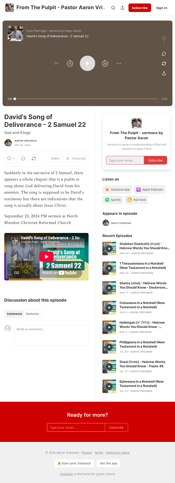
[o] (109, 248)
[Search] (113, 7)
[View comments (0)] (163, 53)
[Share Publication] (122, 7)
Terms (99, 452)
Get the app (108, 463)
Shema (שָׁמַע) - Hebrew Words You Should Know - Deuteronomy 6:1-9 (145, 285)
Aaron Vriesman (25, 140)
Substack (66, 474)
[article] (136, 248)
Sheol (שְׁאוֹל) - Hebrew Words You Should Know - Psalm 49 (142, 364)
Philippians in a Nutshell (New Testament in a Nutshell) (142, 344)
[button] (56, 63)
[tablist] (22, 314)
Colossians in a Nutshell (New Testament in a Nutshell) (142, 305)
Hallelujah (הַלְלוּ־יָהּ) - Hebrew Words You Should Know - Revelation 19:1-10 (142, 324)
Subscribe (140, 8)
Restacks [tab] (32, 314)
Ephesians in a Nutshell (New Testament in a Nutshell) (142, 383)
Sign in (161, 8)
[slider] (86, 99)
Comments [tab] (14, 314)
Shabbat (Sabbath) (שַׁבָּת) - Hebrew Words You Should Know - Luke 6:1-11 (145, 246)
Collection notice (118, 452)
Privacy (87, 452)
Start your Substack (76, 463)
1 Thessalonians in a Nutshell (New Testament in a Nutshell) (143, 265)
